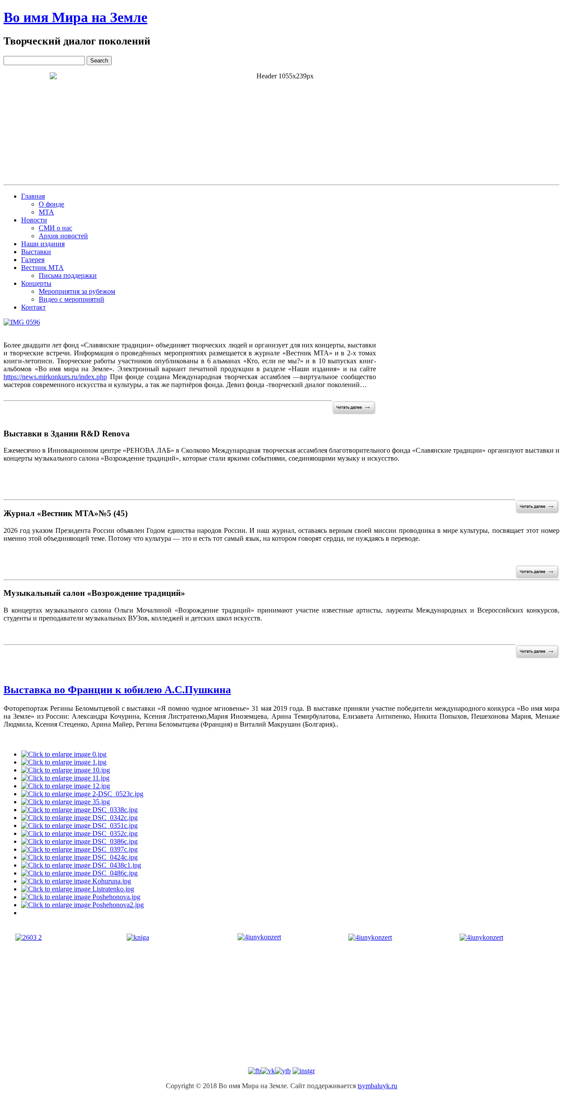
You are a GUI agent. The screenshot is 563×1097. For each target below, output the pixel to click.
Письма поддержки (68, 275)
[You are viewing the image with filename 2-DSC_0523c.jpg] (82, 794)
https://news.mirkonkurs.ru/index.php (55, 376)
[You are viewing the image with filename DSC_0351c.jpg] (79, 825)
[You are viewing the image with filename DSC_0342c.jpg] (79, 817)
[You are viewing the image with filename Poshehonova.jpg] (80, 897)
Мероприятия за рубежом (77, 291)
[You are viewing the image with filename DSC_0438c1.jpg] (81, 865)
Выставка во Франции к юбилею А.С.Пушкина (117, 689)
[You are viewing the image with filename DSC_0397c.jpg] (79, 849)
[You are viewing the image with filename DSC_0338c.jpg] (79, 809)
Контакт (33, 307)
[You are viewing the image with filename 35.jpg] (65, 801)
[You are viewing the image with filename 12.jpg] (65, 786)
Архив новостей (63, 236)
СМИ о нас (55, 228)
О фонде (51, 204)
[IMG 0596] (22, 322)
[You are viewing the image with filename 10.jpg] (65, 770)
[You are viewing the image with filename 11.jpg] (65, 778)
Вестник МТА (42, 267)
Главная (33, 196)
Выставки (36, 251)
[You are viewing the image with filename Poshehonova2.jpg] (82, 905)
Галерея (32, 259)
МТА (46, 212)
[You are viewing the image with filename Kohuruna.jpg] (76, 881)
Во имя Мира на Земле (75, 17)
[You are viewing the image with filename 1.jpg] (63, 762)
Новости (34, 220)
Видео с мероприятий (71, 299)
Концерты (36, 283)
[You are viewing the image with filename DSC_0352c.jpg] (79, 833)
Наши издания (43, 243)
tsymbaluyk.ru (377, 1086)
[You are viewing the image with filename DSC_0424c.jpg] (79, 857)
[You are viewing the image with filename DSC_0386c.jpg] (79, 841)
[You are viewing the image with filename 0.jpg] (63, 754)
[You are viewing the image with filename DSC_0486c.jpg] (79, 873)
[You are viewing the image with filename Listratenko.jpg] (77, 889)
